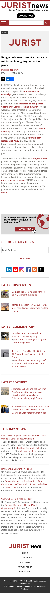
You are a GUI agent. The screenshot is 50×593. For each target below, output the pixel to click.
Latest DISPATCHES (16, 285)
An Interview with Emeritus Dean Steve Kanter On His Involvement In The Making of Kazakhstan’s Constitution (30, 409)
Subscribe (25, 258)
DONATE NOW (26, 15)
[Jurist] (25, 6)
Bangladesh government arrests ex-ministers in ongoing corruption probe (24, 61)
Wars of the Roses (28, 451)
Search (46, 22)
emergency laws (39, 158)
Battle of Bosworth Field (28, 448)
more (4, 192)
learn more (11, 487)
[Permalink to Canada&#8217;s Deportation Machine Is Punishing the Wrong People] (5, 336)
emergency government (13, 180)
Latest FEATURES (14, 382)
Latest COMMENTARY (18, 326)
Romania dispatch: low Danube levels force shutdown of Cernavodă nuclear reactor (30, 307)
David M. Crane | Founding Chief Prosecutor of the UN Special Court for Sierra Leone (29, 363)
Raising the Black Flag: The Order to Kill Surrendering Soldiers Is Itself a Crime (29, 354)
